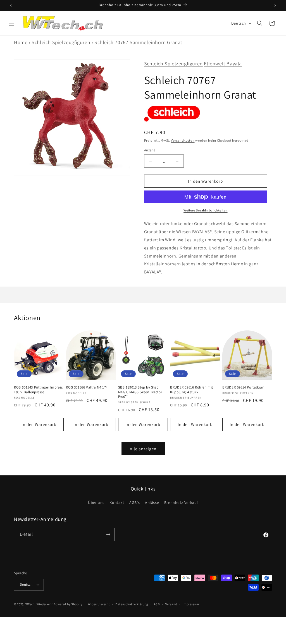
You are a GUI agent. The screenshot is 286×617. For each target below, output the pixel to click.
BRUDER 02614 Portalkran (243, 387)
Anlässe (152, 502)
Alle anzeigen (143, 448)
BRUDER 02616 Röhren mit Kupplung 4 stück (191, 389)
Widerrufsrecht (99, 604)
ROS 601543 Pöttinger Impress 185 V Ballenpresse (38, 389)
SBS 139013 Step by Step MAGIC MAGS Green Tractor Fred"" (140, 392)
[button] (12, 23)
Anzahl (149, 150)
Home (20, 42)
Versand (171, 604)
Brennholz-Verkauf (181, 502)
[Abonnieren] (108, 534)
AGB (157, 604)
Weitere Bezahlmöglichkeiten (205, 210)
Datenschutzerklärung (131, 604)
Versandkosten (182, 140)
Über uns (96, 502)
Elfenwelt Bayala (223, 63)
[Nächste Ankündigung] (275, 5)
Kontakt (116, 502)
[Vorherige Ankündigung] (11, 5)
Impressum (191, 604)
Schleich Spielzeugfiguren (61, 42)
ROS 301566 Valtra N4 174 (87, 387)
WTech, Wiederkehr (39, 604)
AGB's (134, 502)
